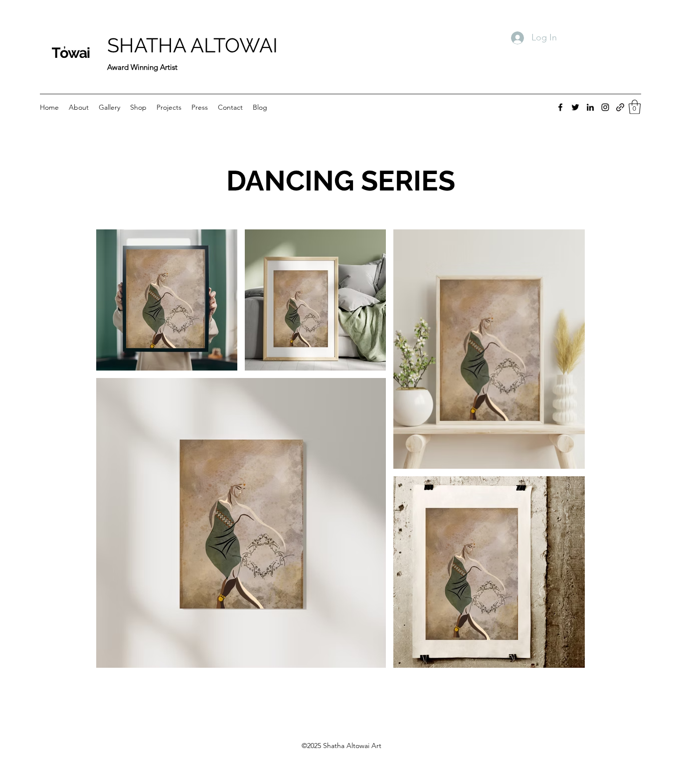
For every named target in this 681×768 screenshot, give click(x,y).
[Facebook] (560, 107)
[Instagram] (605, 107)
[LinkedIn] (590, 107)
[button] (635, 107)
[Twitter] (575, 107)
